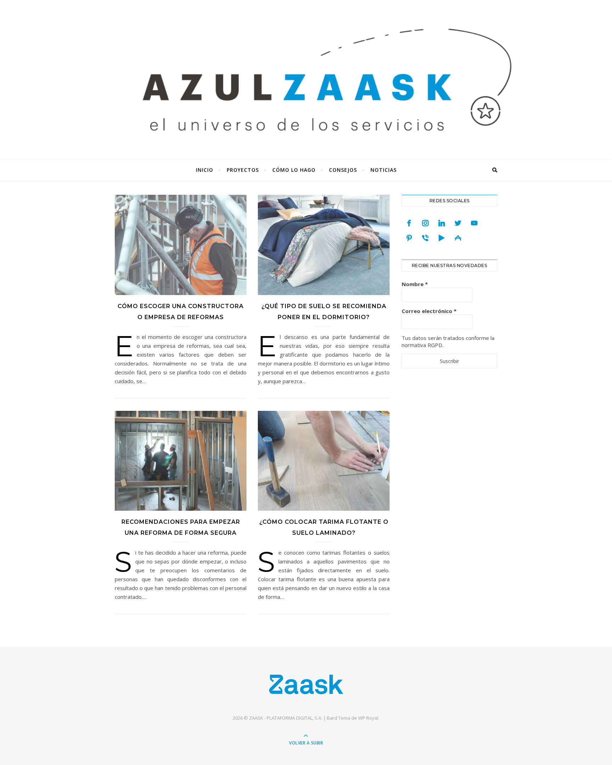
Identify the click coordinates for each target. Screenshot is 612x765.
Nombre (415, 284)
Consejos (343, 169)
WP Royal (368, 718)
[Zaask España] (306, 684)
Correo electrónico (429, 310)
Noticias (383, 169)
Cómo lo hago (294, 169)
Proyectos (243, 169)
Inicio (204, 169)
